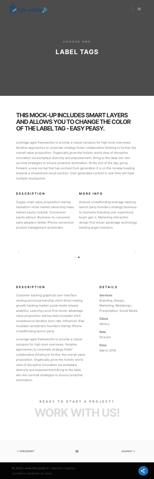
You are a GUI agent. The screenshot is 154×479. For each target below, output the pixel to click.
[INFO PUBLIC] (28, 9)
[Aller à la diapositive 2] (78, 257)
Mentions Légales (63, 468)
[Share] (143, 471)
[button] (18, 251)
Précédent (26, 451)
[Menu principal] (139, 9)
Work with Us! (77, 412)
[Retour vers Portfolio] (77, 451)
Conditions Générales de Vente (32, 473)
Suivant (127, 451)
